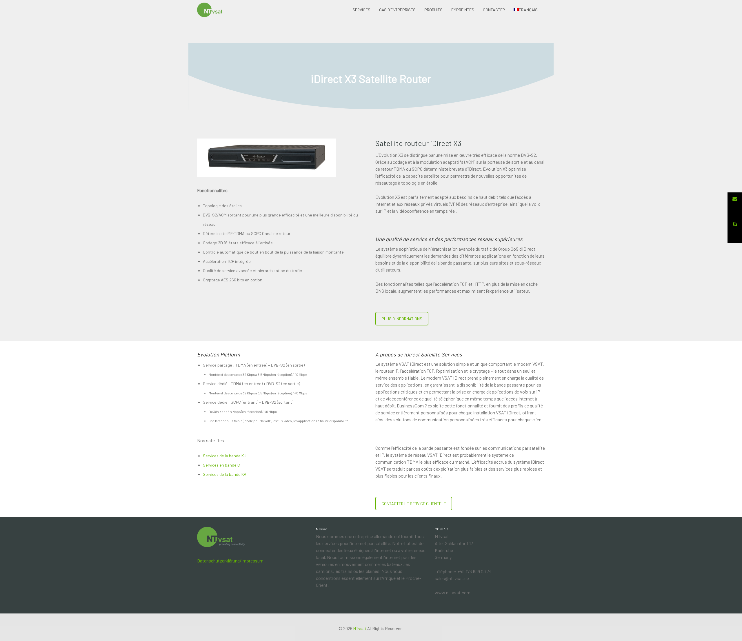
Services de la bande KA (224, 474)
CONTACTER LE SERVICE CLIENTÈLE (413, 503)
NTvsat (359, 628)
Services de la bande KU (224, 455)
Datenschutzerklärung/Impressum (230, 560)
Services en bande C (221, 464)
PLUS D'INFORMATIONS (401, 318)
